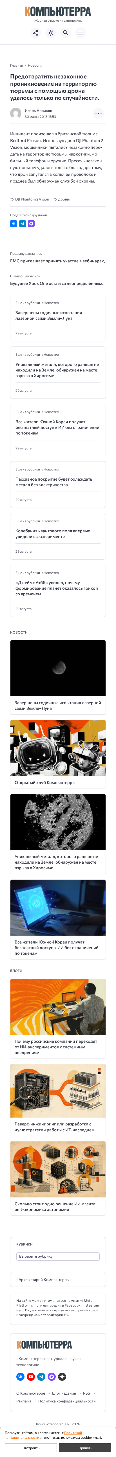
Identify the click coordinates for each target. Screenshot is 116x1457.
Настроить (31, 1448)
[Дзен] (62, 1377)
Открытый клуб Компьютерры (45, 782)
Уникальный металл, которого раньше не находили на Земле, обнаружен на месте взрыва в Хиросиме (57, 370)
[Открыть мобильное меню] (80, 33)
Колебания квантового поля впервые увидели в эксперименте (52, 533)
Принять (85, 1448)
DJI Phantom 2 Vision (32, 199)
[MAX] (52, 1377)
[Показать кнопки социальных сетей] (35, 33)
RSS (86, 1393)
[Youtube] (31, 1377)
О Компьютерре (30, 1393)
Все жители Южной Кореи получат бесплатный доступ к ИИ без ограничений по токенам (57, 427)
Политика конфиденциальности (67, 1401)
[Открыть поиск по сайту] (65, 33)
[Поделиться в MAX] (31, 223)
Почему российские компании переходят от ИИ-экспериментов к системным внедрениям (56, 1047)
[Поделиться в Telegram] (22, 223)
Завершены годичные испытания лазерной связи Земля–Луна (48, 315)
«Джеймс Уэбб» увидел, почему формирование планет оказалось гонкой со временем (56, 588)
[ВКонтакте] (20, 1377)
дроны (64, 199)
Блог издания (64, 1393)
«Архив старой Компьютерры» (44, 1279)
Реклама (23, 1401)
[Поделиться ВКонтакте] (13, 223)
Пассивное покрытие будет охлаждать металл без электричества (53, 481)
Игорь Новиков (38, 110)
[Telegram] (41, 1377)
